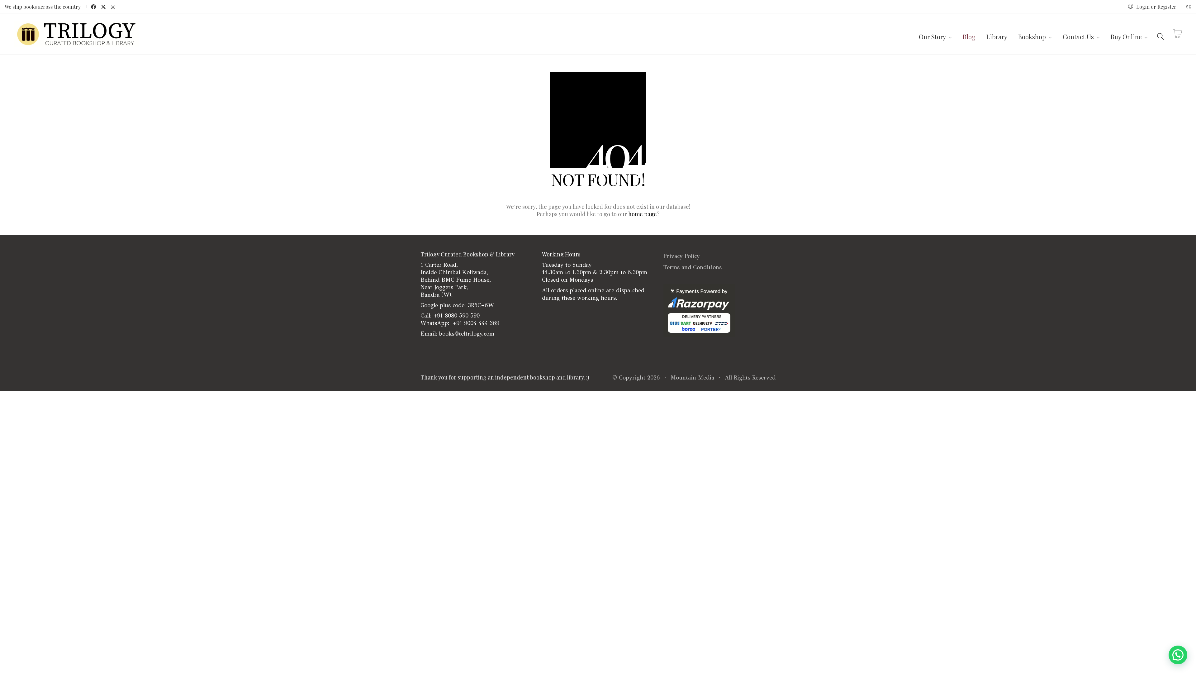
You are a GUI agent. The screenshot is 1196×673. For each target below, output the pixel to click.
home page (642, 214)
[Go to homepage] (76, 34)
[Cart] (1177, 34)
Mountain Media (692, 377)
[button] (1178, 655)
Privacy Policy (681, 256)
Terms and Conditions (692, 267)
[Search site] (1160, 34)
